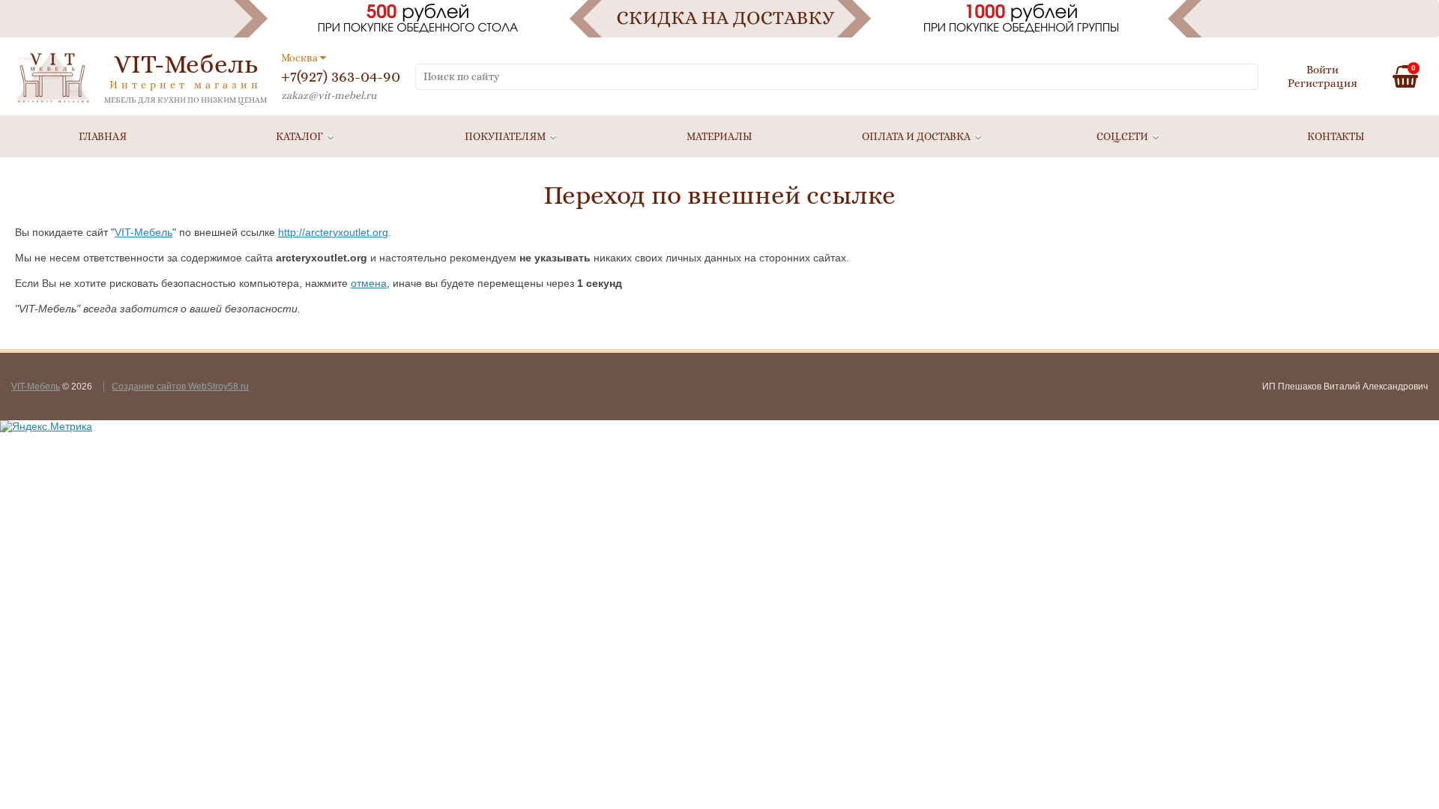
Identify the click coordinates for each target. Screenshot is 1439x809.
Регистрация (1322, 83)
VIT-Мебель (143, 232)
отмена (369, 283)
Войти (1322, 69)
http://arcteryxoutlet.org (333, 232)
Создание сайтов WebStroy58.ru (180, 386)
